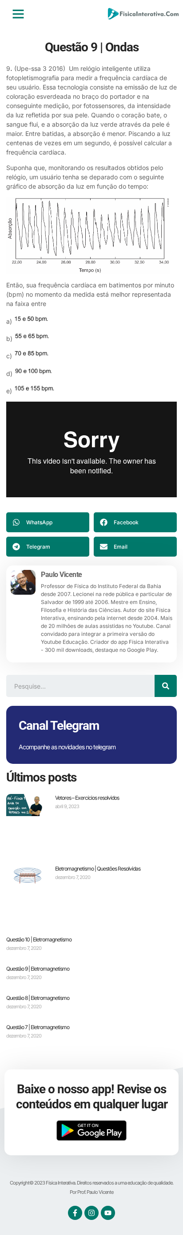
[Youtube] (108, 1213)
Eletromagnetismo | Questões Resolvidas (97, 868)
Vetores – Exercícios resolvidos (87, 797)
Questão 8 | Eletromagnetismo (37, 998)
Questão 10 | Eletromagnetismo (39, 939)
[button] (18, 13)
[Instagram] (91, 1213)
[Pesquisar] (166, 686)
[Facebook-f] (75, 1213)
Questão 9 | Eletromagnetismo (37, 968)
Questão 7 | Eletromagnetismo (37, 1027)
